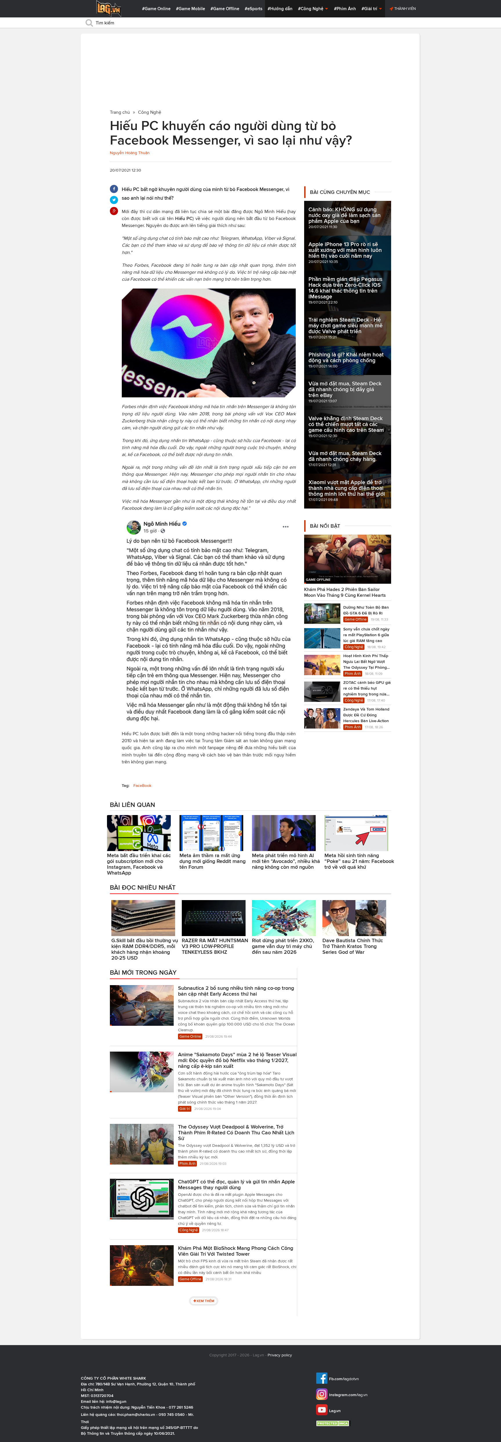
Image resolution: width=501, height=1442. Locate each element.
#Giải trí (370, 8)
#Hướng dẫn (280, 8)
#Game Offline (224, 8)
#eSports (253, 8)
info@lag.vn (116, 1401)
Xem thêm (205, 1301)
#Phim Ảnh (345, 8)
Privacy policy (280, 1355)
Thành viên (404, 8)
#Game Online (156, 8)
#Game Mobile (190, 8)
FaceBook (142, 785)
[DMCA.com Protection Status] (334, 1423)
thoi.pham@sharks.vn (136, 1414)
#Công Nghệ (311, 8)
